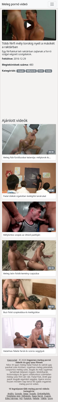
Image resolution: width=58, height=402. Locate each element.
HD (20, 398)
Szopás (21, 71)
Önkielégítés (43, 393)
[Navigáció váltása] (52, 4)
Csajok (47, 396)
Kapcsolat (12, 360)
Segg (25, 393)
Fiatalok (28, 398)
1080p (43, 398)
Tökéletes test (13, 396)
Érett (41, 71)
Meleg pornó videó (15, 4)
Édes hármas (11, 398)
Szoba (48, 71)
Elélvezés (26, 396)
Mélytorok (31, 71)
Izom (50, 398)
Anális (11, 393)
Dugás (32, 393)
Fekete (36, 398)
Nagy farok (37, 396)
